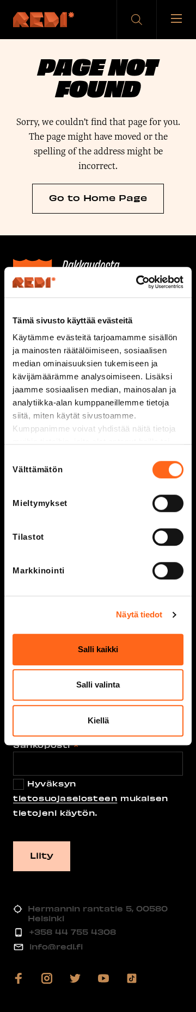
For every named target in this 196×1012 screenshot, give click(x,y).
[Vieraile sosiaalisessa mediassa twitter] (75, 978)
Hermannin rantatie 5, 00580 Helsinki (98, 913)
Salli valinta (98, 684)
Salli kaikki (98, 649)
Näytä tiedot (139, 614)
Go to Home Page (98, 197)
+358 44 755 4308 (72, 931)
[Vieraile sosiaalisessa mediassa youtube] (103, 978)
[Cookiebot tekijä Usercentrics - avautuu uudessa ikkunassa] (138, 282)
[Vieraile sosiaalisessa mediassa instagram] (46, 978)
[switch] (167, 503)
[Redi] (43, 19)
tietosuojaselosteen (65, 798)
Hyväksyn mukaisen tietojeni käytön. (90, 798)
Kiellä (98, 720)
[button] (136, 19)
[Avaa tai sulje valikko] (176, 19)
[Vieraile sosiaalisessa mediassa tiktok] (131, 978)
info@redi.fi (56, 946)
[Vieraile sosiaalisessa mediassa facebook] (18, 978)
